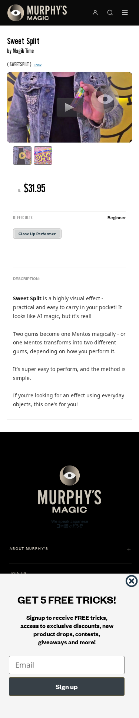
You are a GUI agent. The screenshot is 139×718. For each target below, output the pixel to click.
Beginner (116, 217)
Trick (38, 64)
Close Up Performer (37, 233)
